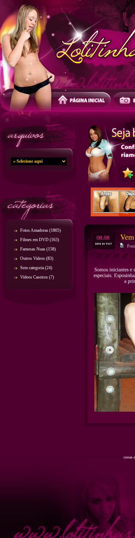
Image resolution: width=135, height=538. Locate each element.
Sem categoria (32, 267)
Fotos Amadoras (34, 230)
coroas (127, 457)
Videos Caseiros (34, 277)
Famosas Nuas (32, 249)
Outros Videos (32, 258)
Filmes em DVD (34, 239)
